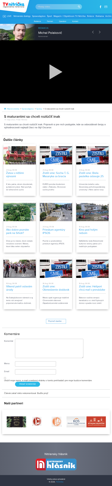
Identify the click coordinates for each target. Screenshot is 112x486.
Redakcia (37, 21)
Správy (39, 109)
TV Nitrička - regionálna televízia (15, 6)
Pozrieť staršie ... (56, 321)
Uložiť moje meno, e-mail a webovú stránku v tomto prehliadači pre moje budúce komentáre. (48, 380)
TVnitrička (59, 482)
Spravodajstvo (28, 109)
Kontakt (75, 21)
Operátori (62, 21)
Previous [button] (93, 32)
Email (6, 371)
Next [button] (100, 32)
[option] (56, 31)
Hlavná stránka (13, 109)
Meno (7, 363)
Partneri (50, 21)
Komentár (8, 341)
